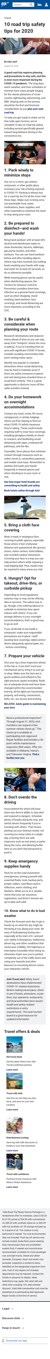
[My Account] (46, 4)
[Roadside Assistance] (39, 4)
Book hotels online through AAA (22, 490)
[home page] (5, 4)
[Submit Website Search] (31, 4)
